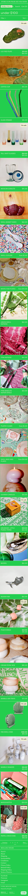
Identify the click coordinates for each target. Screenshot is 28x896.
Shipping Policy (6, 870)
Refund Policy (5, 867)
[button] (17, 6)
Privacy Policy (5, 865)
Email (3, 883)
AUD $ (11, 892)
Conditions (4, 861)
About (3, 854)
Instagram (4, 880)
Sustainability (5, 858)
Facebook (4, 876)
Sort (24, 18)
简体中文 (3, 892)
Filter (2, 18)
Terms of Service (6, 872)
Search (3, 851)
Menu (11, 6)
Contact (3, 863)
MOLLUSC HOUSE (7, 848)
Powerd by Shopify (6, 889)
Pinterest (4, 878)
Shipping (4, 856)
